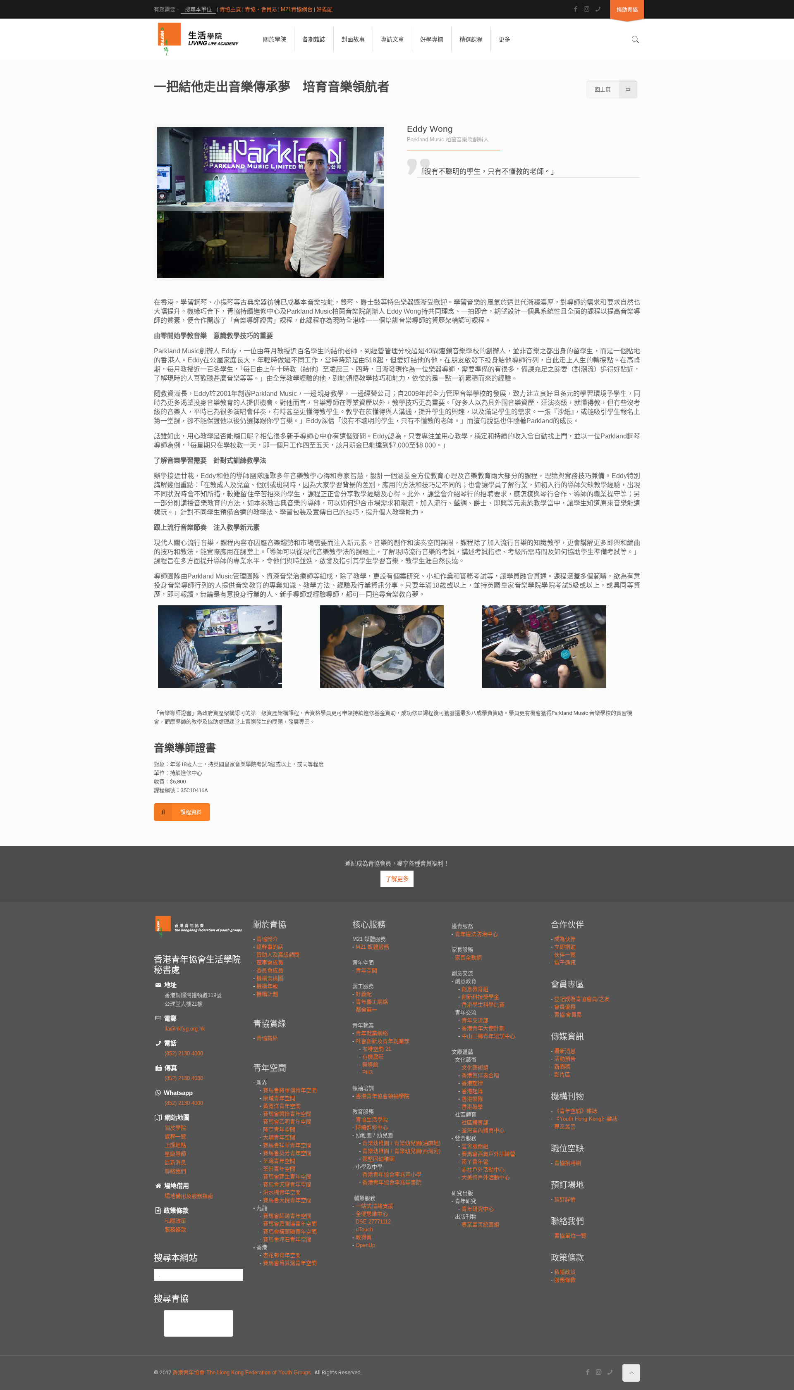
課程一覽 (175, 1136)
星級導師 (175, 1154)
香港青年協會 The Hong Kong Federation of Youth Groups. (243, 1372)
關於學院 (175, 1128)
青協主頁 (230, 9)
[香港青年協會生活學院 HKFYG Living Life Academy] (198, 39)
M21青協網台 (297, 9)
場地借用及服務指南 (189, 1196)
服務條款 (175, 1229)
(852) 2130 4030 (184, 1078)
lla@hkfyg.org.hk (185, 1029)
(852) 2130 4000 (184, 1053)
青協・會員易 (261, 9)
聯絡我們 (175, 1171)
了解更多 (397, 879)
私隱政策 (175, 1221)
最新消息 (175, 1162)
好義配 (324, 9)
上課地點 (175, 1145)
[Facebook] (575, 8)
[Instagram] (586, 8)
